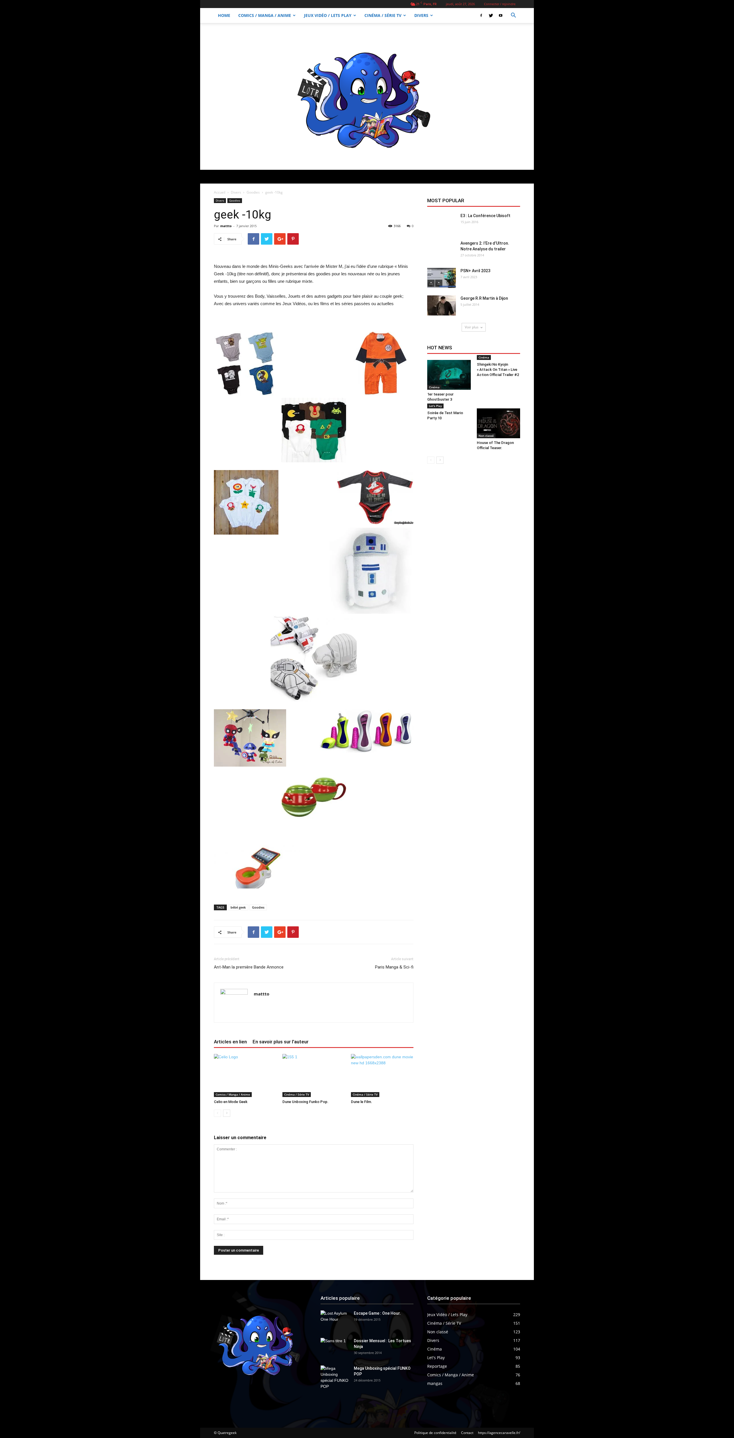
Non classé (486, 436)
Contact (467, 1432)
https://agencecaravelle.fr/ (499, 1432)
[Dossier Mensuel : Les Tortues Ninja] (335, 1348)
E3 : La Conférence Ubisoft (485, 215)
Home (224, 15)
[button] (513, 16)
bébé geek (238, 907)
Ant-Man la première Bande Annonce (249, 967)
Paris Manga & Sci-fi (394, 967)
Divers (421, 15)
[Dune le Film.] (382, 1075)
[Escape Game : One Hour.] (335, 1320)
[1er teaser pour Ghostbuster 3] (449, 375)
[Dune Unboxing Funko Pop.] (313, 1075)
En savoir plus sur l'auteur (281, 1042)
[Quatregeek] (367, 96)
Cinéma (434, 387)
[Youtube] (500, 15)
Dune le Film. (361, 1102)
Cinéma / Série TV (382, 15)
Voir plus (472, 327)
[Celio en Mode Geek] (245, 1075)
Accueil (219, 192)
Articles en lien (230, 1042)
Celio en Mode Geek (230, 1102)
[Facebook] (481, 15)
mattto (226, 226)
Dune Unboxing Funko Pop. (305, 1102)
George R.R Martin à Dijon (484, 298)
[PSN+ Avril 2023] (441, 278)
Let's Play (435, 406)
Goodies (253, 192)
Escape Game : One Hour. (377, 1313)
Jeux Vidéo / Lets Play (328, 15)
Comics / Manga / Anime (264, 15)
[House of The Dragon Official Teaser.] (498, 423)
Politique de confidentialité (435, 1432)
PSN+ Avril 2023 (475, 270)
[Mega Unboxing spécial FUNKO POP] (335, 1377)
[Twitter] (491, 15)
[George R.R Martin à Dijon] (441, 305)
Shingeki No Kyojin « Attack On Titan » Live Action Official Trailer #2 (498, 369)
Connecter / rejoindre (500, 4)
